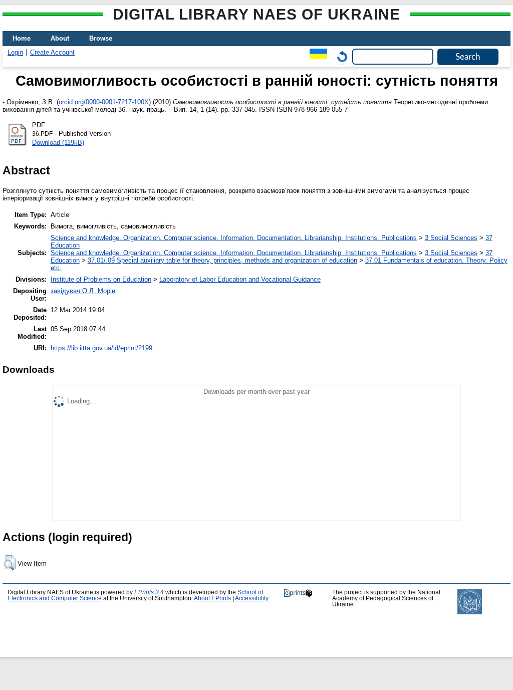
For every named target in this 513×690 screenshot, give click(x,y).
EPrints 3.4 (149, 592)
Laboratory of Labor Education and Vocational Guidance (240, 279)
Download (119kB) (58, 142)
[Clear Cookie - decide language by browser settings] (339, 56)
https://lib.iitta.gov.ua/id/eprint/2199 (101, 348)
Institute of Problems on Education (101, 279)
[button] (10, 562)
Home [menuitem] (22, 38)
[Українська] (316, 56)
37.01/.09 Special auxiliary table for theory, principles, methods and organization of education (222, 260)
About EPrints (212, 598)
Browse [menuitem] (100, 38)
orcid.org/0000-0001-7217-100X (104, 102)
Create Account (52, 52)
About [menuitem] (60, 38)
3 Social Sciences (451, 238)
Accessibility (252, 598)
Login (15, 52)
